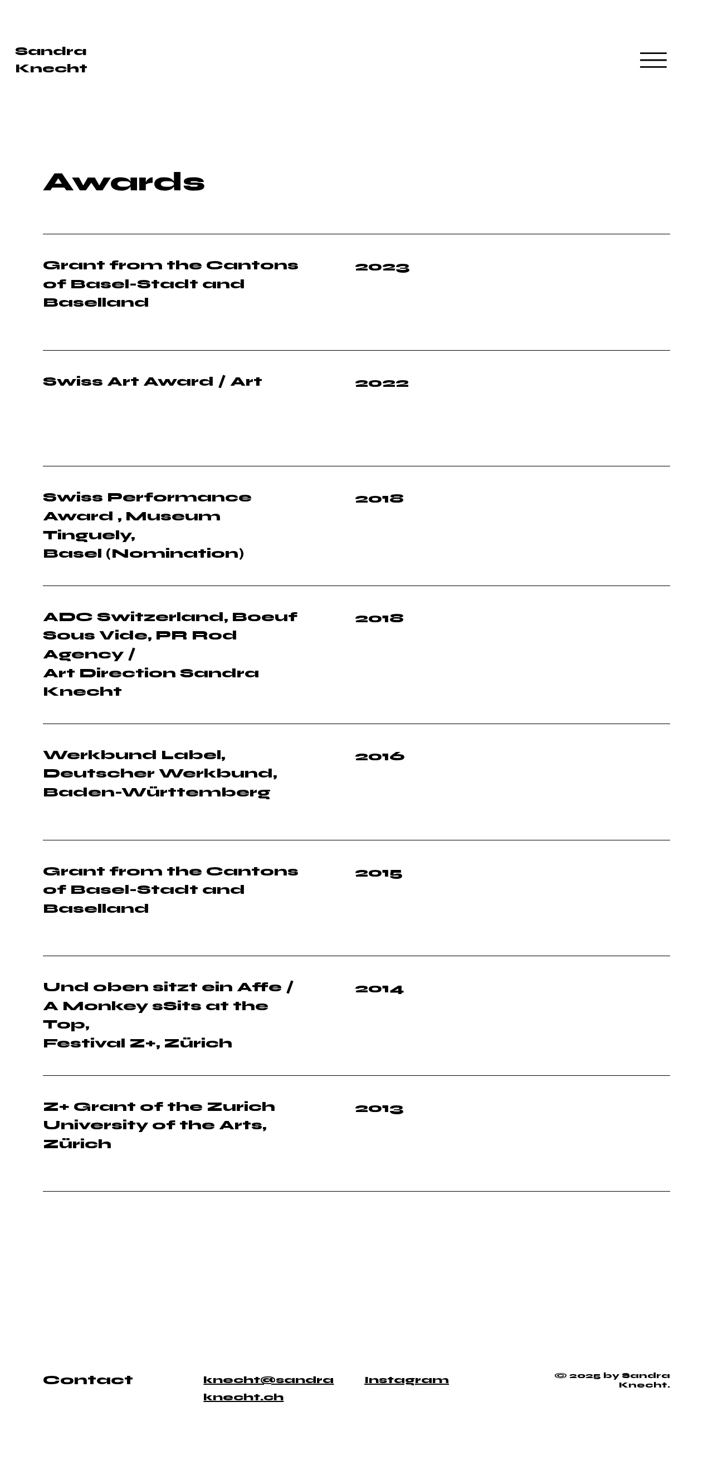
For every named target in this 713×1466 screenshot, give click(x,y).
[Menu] (653, 60)
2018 (379, 618)
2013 (379, 1108)
